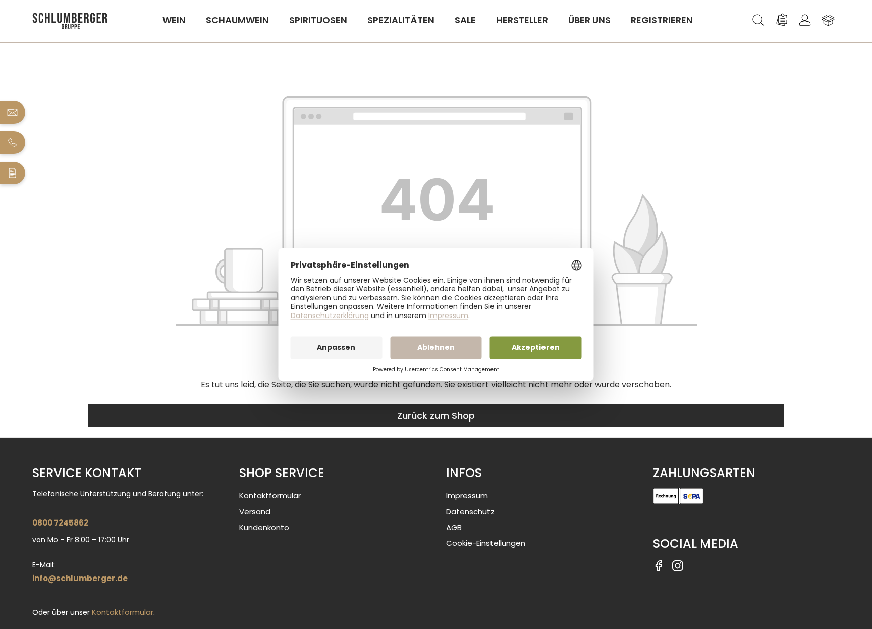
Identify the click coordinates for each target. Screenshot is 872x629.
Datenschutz (470, 511)
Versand (254, 511)
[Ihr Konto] (804, 20)
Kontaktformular (122, 612)
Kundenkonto (264, 527)
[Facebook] (658, 565)
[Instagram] (677, 565)
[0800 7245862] (13, 142)
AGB (454, 527)
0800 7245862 (60, 522)
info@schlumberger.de (80, 578)
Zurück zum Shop (436, 415)
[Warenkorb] (828, 20)
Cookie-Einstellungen (485, 543)
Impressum (467, 495)
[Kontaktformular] (13, 173)
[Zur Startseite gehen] (70, 21)
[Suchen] (758, 20)
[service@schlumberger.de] (13, 112)
